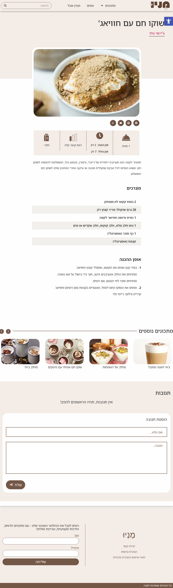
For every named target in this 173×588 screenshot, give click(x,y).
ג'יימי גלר (157, 33)
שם (77, 536)
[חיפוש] (5, 5)
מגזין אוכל (74, 6)
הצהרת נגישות (129, 552)
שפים (90, 6)
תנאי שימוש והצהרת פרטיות (129, 557)
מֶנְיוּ (129, 534)
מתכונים (110, 6)
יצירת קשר (129, 546)
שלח (18, 484)
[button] (168, 21)
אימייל (75, 548)
